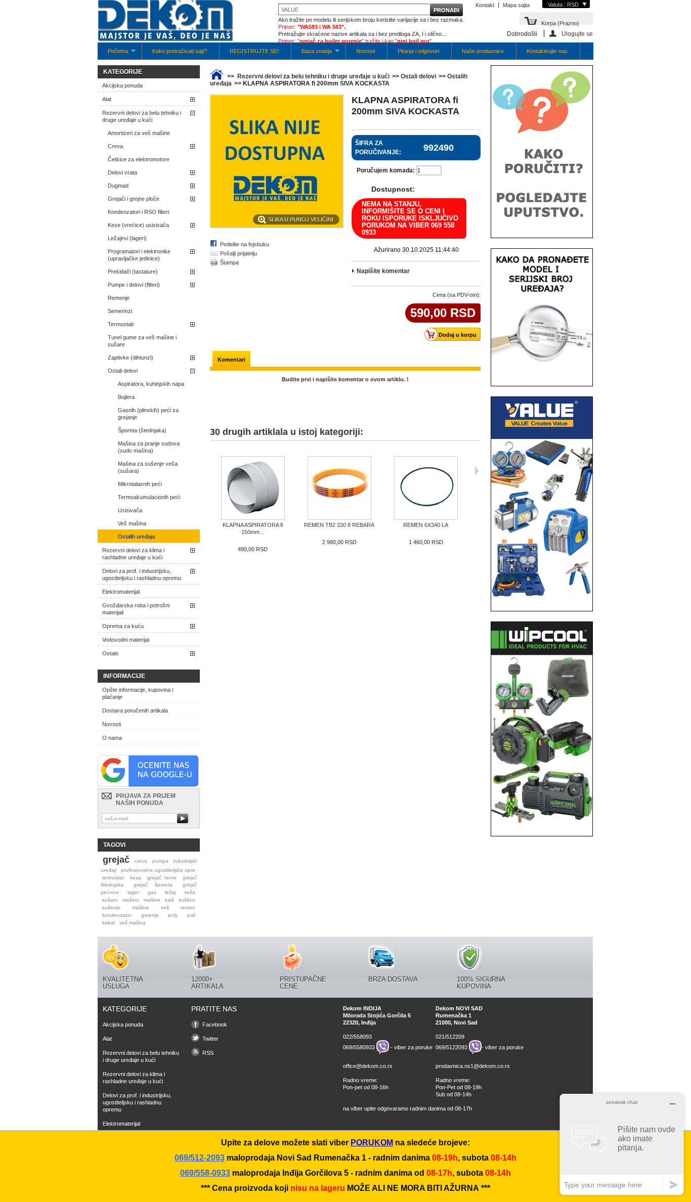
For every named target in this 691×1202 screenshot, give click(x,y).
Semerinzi (120, 311)
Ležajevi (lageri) (127, 238)
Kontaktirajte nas (547, 51)
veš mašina (132, 922)
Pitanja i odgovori (418, 51)
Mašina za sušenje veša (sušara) (148, 467)
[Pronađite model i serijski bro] (541, 372)
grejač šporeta (153, 884)
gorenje (150, 915)
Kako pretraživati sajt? (179, 51)
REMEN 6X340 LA (425, 525)
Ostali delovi (123, 371)
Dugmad (118, 186)
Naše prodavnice (483, 51)
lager (133, 892)
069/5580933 (359, 1047)
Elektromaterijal (121, 592)
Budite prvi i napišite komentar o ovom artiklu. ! (345, 379)
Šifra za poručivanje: (378, 148)
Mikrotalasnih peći (140, 484)
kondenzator (117, 915)
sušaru (110, 900)
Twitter (210, 1039)
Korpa (560, 22)
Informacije (124, 676)
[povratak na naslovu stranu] (216, 76)
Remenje (118, 298)
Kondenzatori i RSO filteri (138, 212)
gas (152, 892)
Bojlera (126, 397)
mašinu (130, 900)
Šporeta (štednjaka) (142, 430)
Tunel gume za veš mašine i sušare (142, 340)
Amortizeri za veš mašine (139, 133)
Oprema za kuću (123, 626)
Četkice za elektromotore (138, 159)
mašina (140, 907)
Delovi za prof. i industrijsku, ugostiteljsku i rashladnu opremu (141, 574)
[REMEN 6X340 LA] (425, 488)
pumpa (160, 861)
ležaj (170, 892)
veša (189, 892)
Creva (115, 146)
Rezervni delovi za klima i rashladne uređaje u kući (133, 553)
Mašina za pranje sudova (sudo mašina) (149, 447)
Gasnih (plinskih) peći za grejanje (148, 413)
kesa (135, 877)
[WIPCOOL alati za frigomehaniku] (541, 822)
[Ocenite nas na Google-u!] (148, 785)
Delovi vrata (122, 172)
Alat (106, 99)
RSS (207, 1053)
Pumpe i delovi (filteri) (134, 285)
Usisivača (130, 510)
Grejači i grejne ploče (133, 199)
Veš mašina (132, 523)
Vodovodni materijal (125, 640)
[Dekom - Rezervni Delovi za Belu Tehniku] (165, 21)
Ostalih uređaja (136, 536)
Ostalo (110, 653)
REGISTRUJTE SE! (254, 51)
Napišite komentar (383, 271)
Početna (113, 54)
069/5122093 (451, 1047)
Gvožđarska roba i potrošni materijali (135, 608)
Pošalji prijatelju (238, 253)
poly (173, 915)
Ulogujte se (577, 33)
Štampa (229, 262)
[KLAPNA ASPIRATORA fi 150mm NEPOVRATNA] (252, 488)
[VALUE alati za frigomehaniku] (541, 597)
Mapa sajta (516, 5)
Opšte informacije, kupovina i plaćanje (137, 693)
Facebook (214, 1024)
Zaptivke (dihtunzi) (130, 357)
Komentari (231, 360)
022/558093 (357, 1037)
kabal (108, 922)
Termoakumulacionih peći (149, 497)
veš (165, 907)
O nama (112, 738)
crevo (141, 861)
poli (191, 915)
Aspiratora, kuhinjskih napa (151, 384)
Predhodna (212, 470)
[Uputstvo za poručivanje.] (541, 224)
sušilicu (187, 900)
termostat (113, 877)
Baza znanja (311, 54)
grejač (116, 860)
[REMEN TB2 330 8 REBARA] (339, 488)
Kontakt (485, 5)
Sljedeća (476, 470)
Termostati (121, 324)
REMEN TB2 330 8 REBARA (339, 525)
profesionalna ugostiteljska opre (158, 870)
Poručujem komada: (386, 170)
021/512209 (450, 1037)
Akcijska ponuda (122, 85)
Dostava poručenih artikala (135, 710)
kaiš (169, 900)
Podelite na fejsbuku (244, 244)
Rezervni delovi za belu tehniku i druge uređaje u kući (141, 116)
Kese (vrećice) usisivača (138, 225)
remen (188, 907)
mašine (152, 900)
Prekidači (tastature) (133, 272)
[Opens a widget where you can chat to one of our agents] (621, 1144)
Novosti (365, 51)
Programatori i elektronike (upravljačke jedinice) (139, 254)
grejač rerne (162, 877)
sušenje (111, 907)
